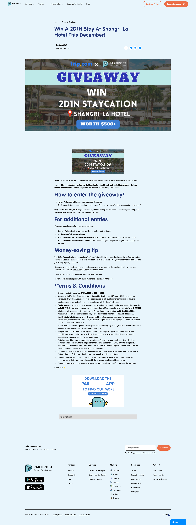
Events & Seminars (137, 475)
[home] (14, 4)
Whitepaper (135, 491)
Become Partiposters (160, 479)
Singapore (116, 470)
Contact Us (72, 475)
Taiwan (115, 474)
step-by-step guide (80, 270)
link (135, 237)
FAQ (69, 479)
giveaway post (78, 231)
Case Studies (135, 487)
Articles (133, 471)
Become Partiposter (75, 4)
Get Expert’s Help (152, 4)
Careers (70, 483)
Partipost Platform (95, 479)
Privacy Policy (57, 514)
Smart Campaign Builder (97, 475)
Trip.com (105, 180)
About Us (71, 471)
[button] (29, 4)
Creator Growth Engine (97, 471)
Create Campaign (158, 475)
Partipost (67, 202)
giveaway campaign (128, 241)
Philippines (116, 486)
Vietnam (116, 494)
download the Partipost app (127, 260)
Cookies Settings (84, 514)
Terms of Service (70, 514)
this (91, 274)
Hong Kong (117, 490)
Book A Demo (157, 471)
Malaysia (116, 482)
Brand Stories (135, 479)
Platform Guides (136, 483)
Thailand (116, 498)
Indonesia (116, 478)
